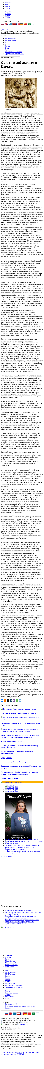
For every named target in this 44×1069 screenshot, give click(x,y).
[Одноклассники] (5, 700)
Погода (7, 6)
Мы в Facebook (10, 963)
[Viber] (14, 700)
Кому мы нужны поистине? (15, 849)
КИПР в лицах (10, 40)
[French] (18, 24)
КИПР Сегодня (10, 38)
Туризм (7, 995)
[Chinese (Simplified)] (25, 24)
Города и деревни (11, 993)
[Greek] (10, 24)
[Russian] (2, 24)
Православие (10, 50)
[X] (8, 700)
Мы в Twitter (9, 967)
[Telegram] (20, 700)
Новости (8, 4)
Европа (7, 46)
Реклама (8, 957)
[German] (21, 24)
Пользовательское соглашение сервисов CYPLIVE (20, 1053)
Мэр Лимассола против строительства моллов (22, 920)
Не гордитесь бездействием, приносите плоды (22, 839)
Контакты (8, 959)
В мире (7, 48)
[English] (6, 24)
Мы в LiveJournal (11, 965)
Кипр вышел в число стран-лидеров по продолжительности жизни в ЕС (19, 922)
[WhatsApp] (17, 700)
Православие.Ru (28, 72)
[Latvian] (14, 24)
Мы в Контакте (10, 961)
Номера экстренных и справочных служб (20, 1006)
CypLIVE (8, 12)
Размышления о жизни (13, 52)
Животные (9, 998)
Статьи (7, 8)
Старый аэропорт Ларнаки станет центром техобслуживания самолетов (20, 917)
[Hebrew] (33, 24)
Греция (7, 42)
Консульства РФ (11, 1004)
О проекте (9, 955)
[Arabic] (29, 24)
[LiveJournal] (11, 700)
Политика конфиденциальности (12, 1052)
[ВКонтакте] (2, 700)
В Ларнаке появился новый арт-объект (19, 910)
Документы (9, 997)
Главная (8, 2)
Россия (7, 44)
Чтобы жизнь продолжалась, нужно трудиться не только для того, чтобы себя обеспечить (23, 846)
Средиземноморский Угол (14, 54)
